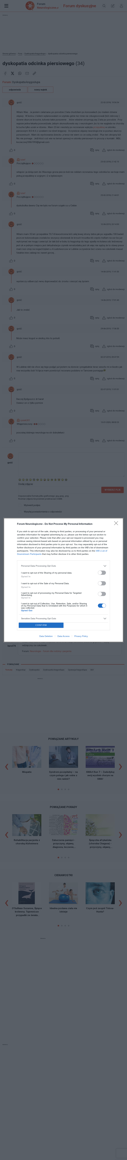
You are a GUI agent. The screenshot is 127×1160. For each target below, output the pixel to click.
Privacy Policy (81, 636)
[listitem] (63, 566)
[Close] (117, 524)
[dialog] (63, 580)
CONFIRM (41, 625)
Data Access (63, 636)
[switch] (102, 573)
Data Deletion (46, 636)
